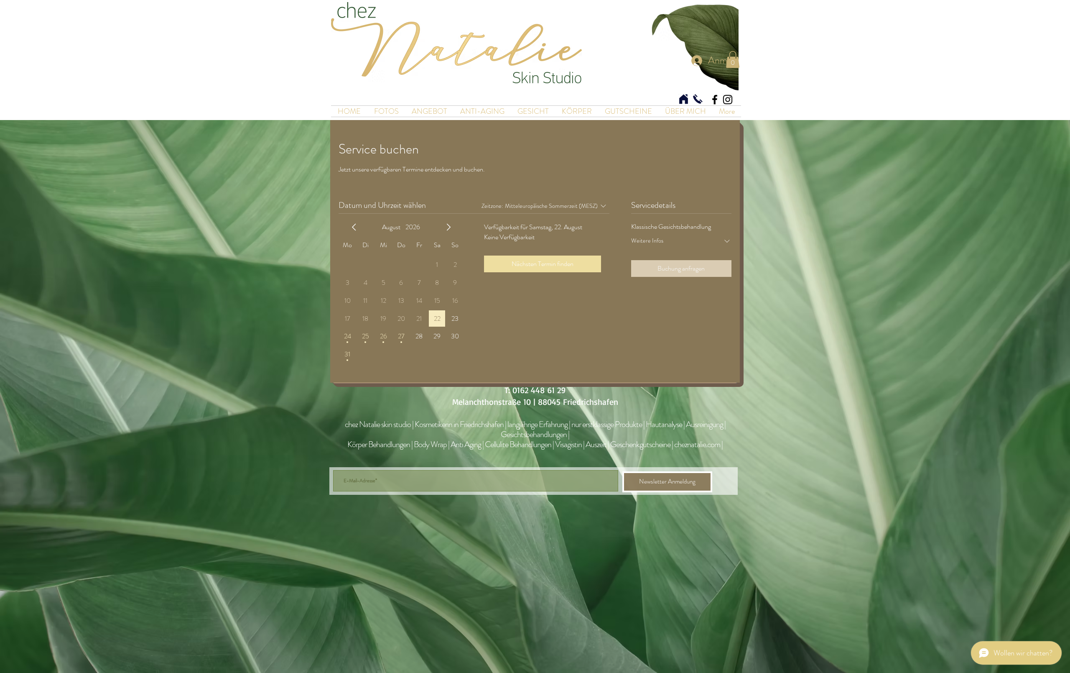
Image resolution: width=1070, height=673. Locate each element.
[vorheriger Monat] (354, 227)
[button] (733, 59)
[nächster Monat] (448, 227)
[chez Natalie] (714, 99)
